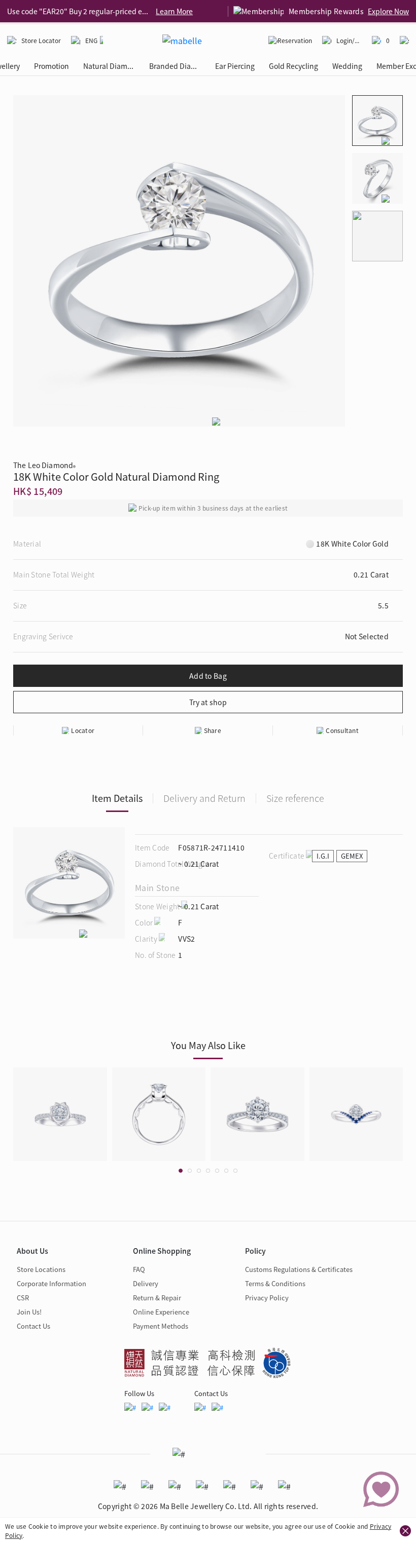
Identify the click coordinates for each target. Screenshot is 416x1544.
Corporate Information (51, 1283)
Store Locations (41, 1269)
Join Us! (29, 1312)
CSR (23, 1297)
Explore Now (388, 11)
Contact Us (33, 1326)
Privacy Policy (267, 1297)
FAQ (139, 1269)
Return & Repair (157, 1297)
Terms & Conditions (275, 1283)
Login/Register (349, 40)
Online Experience (161, 1312)
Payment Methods (160, 1326)
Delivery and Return (204, 797)
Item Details (117, 797)
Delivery (145, 1283)
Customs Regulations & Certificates (299, 1269)
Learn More (174, 11)
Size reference (295, 797)
